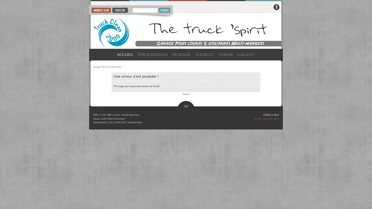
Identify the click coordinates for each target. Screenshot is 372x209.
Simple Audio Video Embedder (109, 118)
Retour (186, 94)
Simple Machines (130, 115)
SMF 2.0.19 (99, 115)
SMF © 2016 (113, 115)
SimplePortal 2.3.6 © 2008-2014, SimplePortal (117, 122)
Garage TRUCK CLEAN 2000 (186, 31)
